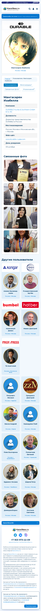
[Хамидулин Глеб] (30, 414)
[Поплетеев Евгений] (30, 442)
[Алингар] (10, 267)
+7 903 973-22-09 (20, 540)
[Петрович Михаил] (10, 385)
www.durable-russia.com (15, 139)
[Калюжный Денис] (10, 318)
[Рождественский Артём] (30, 281)
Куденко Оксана (11, 482)
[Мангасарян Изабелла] (20, 48)
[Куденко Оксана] (10, 472)
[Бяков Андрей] (10, 414)
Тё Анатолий (10, 366)
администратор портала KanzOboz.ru (20, 542)
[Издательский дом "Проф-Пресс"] (10, 342)
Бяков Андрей (11, 424)
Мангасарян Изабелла (20, 68)
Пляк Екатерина (11, 452)
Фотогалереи (26, 85)
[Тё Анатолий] (10, 356)
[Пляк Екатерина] (10, 442)
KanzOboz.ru (16, 550)
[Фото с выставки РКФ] (20, 171)
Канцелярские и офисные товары (12, 9)
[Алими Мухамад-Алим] (10, 281)
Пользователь (11, 85)
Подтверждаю (30, 606)
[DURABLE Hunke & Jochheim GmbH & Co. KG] (20, 25)
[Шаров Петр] (30, 472)
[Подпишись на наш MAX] (25, 535)
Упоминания (28, 89)
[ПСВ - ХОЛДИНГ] (10, 305)
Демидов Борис (10, 510)
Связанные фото (12, 89)
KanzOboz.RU (8, 523)
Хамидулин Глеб (30, 424)
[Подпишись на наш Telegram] (15, 535)
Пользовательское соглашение (14, 584)
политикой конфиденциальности (25, 587)
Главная (7, 78)
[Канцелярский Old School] (20, 241)
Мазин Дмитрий (30, 328)
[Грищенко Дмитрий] (30, 385)
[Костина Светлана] (30, 500)
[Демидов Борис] (10, 500)
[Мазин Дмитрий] (30, 318)
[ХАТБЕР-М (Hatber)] (30, 305)
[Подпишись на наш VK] (20, 535)
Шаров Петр (30, 482)
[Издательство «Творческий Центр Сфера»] (30, 267)
